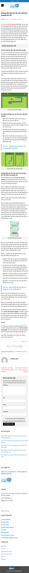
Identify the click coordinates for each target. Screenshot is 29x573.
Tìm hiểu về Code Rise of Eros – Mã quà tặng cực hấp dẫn (21, 369)
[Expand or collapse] (26, 46)
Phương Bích (19, 19)
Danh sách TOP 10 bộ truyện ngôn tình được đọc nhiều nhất (14, 446)
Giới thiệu (12, 1)
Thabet (3, 506)
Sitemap (3, 559)
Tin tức (3, 11)
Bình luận (5, 385)
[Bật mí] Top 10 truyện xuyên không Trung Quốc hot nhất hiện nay (13, 451)
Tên (4, 397)
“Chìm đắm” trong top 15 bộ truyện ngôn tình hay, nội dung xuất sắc (14, 437)
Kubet (2, 508)
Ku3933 (3, 503)
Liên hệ (17, 1)
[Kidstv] (14, 5)
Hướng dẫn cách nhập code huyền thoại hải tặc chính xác (7, 369)
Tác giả (3, 556)
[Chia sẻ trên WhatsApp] (8, 346)
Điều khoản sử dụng (6, 551)
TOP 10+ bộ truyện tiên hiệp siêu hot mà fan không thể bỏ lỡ (14, 441)
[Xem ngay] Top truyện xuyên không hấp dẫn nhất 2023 (14, 456)
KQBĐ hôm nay (5, 511)
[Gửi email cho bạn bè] (16, 346)
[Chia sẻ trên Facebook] (10, 346)
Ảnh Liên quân (5, 524)
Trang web (5, 411)
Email (4, 404)
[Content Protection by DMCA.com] (14, 568)
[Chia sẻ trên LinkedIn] (21, 346)
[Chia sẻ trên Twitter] (13, 346)
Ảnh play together (6, 519)
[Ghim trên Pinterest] (18, 346)
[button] (2, 5)
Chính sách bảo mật (6, 554)
